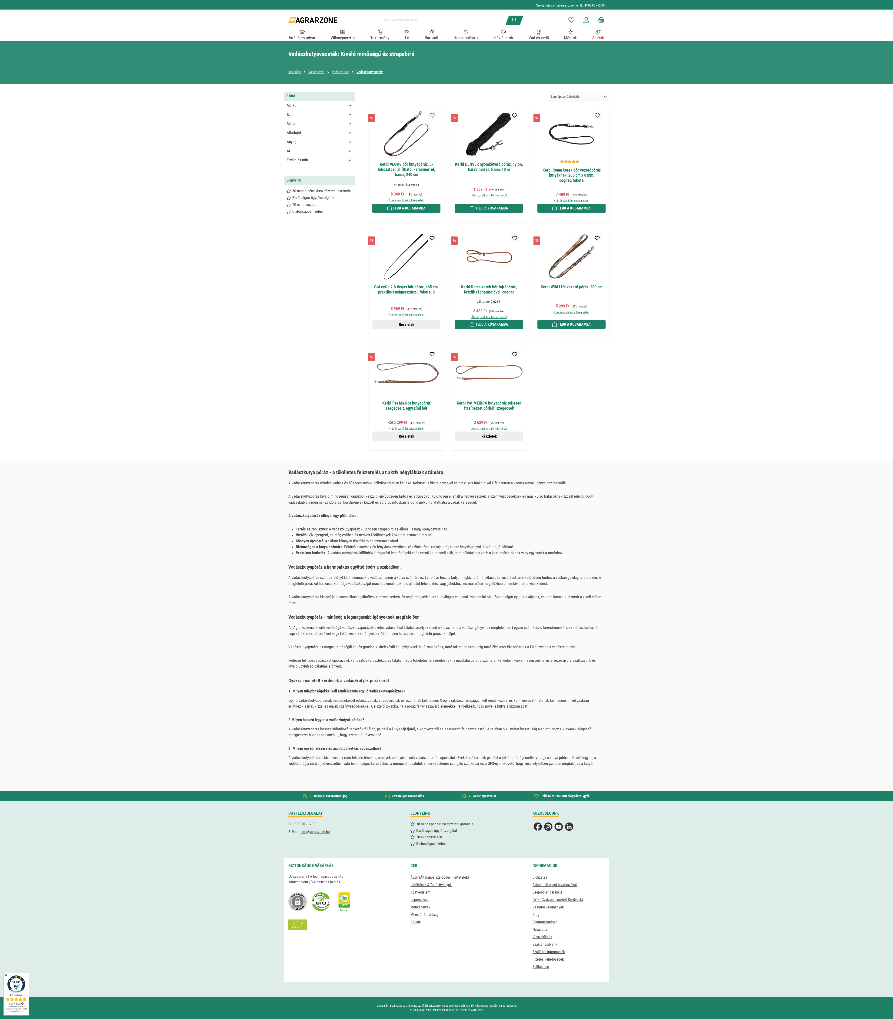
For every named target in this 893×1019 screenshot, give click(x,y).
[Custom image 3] (344, 901)
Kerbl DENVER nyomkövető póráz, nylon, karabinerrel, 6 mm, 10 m (489, 167)
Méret (291, 123)
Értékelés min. (298, 160)
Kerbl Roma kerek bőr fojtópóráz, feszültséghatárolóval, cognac (489, 289)
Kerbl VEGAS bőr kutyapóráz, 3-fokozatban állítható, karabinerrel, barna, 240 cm (406, 169)
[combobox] (444, 20)
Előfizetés (540, 877)
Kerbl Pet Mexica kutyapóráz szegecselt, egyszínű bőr (406, 406)
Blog (536, 914)
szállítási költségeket (430, 1005)
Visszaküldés (542, 937)
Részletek (406, 324)
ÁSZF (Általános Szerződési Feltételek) (439, 877)
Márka (292, 105)
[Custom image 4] (297, 925)
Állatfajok (294, 132)
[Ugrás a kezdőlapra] (312, 20)
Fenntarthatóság (545, 922)
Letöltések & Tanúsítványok (431, 885)
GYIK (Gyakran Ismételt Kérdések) (558, 900)
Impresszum (419, 900)
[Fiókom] (586, 20)
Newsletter (541, 929)
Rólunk (415, 922)
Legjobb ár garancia (548, 892)
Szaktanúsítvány (545, 944)
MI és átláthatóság (424, 914)
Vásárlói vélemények (548, 907)
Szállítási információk (549, 952)
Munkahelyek (420, 907)
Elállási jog (541, 967)
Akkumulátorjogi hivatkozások (555, 885)
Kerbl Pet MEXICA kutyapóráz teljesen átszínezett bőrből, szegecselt (489, 406)
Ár (288, 150)
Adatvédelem (420, 892)
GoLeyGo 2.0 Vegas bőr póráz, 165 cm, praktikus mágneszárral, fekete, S (406, 289)
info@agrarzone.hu (565, 5)
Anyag (291, 141)
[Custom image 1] (321, 901)
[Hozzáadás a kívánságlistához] (432, 115)
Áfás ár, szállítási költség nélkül (406, 200)
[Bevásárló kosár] (600, 20)
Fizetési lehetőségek (548, 959)
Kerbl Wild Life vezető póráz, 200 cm (571, 286)
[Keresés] (514, 20)
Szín (290, 114)
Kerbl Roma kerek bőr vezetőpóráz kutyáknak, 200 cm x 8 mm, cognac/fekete (572, 175)
